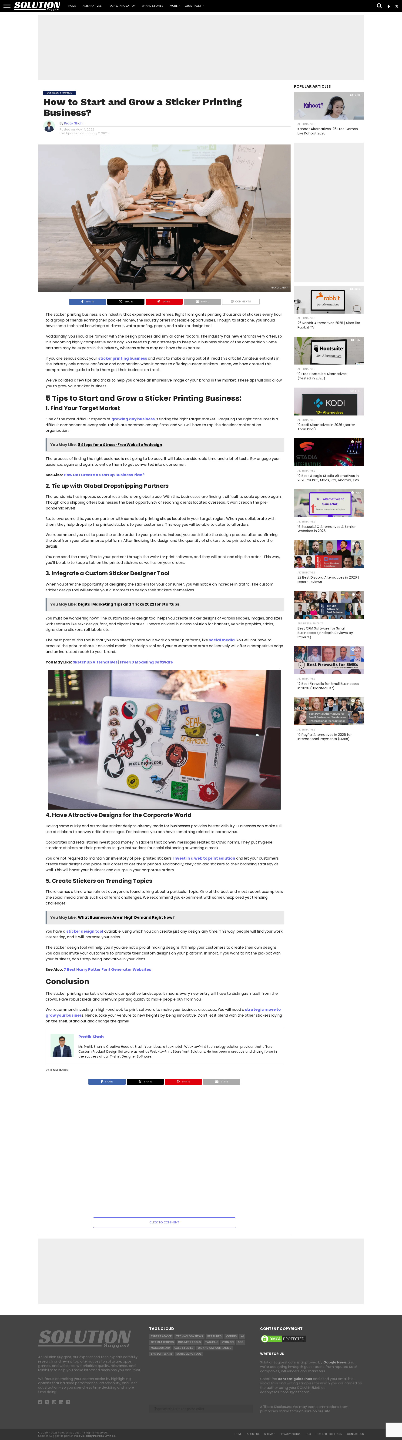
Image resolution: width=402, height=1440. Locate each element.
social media (222, 640)
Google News (335, 1362)
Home (72, 6)
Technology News (189, 1336)
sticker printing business (122, 358)
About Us (253, 1434)
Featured (214, 1336)
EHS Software (161, 1353)
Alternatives (92, 6)
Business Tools (189, 1342)
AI (242, 1336)
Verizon (228, 1342)
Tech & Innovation (121, 6)
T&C (308, 1434)
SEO (240, 1342)
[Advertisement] (201, 47)
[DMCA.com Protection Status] (283, 1342)
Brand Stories (152, 6)
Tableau (211, 1342)
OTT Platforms (162, 1342)
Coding (231, 1336)
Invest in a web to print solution (204, 858)
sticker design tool (84, 931)
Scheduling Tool (188, 1353)
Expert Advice (161, 1336)
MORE (174, 6)
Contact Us (355, 1434)
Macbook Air (160, 1348)
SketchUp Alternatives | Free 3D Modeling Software (123, 662)
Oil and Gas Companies (214, 1348)
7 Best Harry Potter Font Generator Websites (107, 969)
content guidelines (295, 1378)
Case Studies (183, 1348)
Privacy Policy (290, 1434)
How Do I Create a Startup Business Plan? (104, 475)
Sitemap (269, 1434)
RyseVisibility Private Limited (94, 1436)
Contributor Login (328, 1434)
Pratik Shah (73, 123)
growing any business (133, 419)
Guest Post (193, 6)
